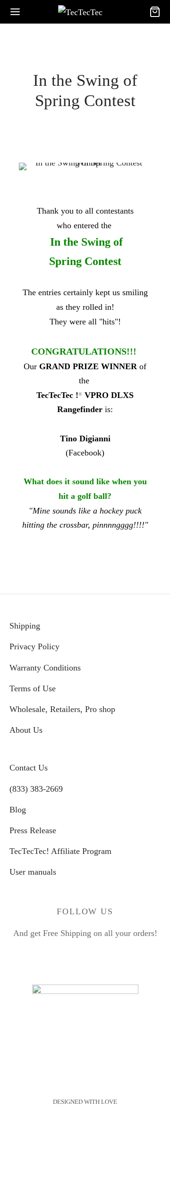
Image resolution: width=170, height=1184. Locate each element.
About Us (25, 730)
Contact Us (28, 767)
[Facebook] (51, 954)
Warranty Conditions (45, 667)
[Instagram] (74, 954)
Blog (17, 809)
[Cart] (155, 11)
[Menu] (15, 11)
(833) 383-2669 (36, 789)
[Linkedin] (96, 954)
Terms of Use (32, 688)
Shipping (24, 625)
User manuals (32, 872)
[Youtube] (118, 954)
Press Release (32, 830)
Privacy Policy (34, 646)
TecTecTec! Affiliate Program (60, 851)
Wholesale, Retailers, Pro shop (62, 709)
